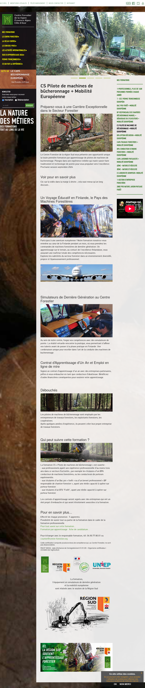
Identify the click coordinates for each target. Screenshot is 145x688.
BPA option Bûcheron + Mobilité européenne (129, 137)
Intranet (71, 3)
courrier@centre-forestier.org (54, 538)
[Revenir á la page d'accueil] (8, 19)
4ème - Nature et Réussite (127, 165)
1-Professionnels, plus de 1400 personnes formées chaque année (129, 91)
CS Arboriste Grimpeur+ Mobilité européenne (130, 174)
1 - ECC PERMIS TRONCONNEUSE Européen (128, 100)
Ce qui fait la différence (11, 63)
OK (115, 684)
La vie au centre (8, 41)
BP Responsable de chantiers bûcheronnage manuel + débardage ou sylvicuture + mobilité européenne (128, 117)
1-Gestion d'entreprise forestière (126, 181)
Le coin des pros (8, 45)
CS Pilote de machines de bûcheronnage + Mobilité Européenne (127, 128)
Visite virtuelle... (17, 81)
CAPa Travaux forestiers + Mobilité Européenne (127, 144)
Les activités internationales (13, 50)
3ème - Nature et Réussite (127, 169)
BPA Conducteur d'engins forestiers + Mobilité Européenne (127, 152)
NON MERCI (125, 684)
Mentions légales (18, 3)
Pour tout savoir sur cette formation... (58, 526)
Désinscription (23, 100)
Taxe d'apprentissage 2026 (12, 54)
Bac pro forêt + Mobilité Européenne (126, 107)
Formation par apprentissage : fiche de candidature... (65, 529)
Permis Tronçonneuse (10, 59)
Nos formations (8, 32)
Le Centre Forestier (10, 36)
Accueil (3, 3)
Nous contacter (56, 3)
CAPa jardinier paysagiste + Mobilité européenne (128, 160)
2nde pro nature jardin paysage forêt (129, 188)
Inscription (9, 100)
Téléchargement (37, 3)
